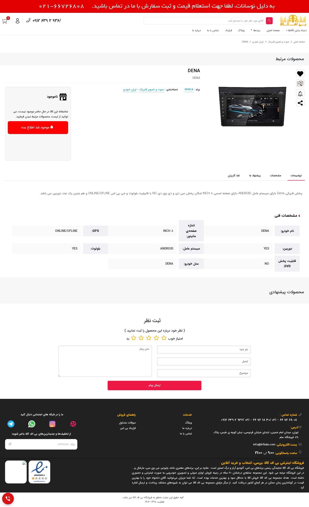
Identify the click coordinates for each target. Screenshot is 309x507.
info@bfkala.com (264, 444)
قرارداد (228, 30)
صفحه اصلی (273, 30)
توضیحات (296, 175)
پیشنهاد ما (255, 175)
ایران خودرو (258, 42)
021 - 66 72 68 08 (284, 420)
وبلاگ (241, 30)
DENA (245, 42)
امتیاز (179, 338)
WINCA (189, 89)
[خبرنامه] (9, 444)
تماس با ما (213, 30)
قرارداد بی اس (128, 428)
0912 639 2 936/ (46, 20)
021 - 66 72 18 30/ (258, 420)
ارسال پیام (154, 385)
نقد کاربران (234, 175)
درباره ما (196, 30)
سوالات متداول (127, 423)
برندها (256, 30)
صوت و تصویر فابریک (278, 42)
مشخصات (275, 175)
